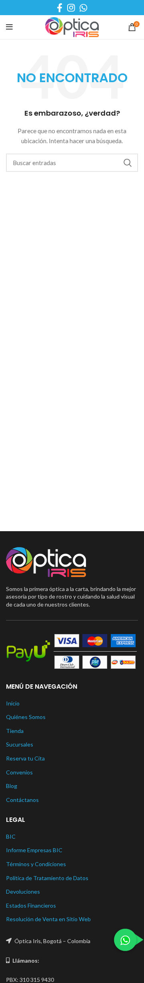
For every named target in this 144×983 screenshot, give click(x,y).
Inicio (13, 703)
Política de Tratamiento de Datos (47, 878)
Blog (11, 785)
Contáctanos (22, 799)
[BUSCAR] (127, 163)
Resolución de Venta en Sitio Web (48, 919)
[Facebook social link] (59, 7)
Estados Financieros (31, 905)
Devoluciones (23, 891)
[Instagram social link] (71, 7)
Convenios (19, 772)
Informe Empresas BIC (34, 850)
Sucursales (19, 744)
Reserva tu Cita (25, 758)
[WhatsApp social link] (83, 7)
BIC (11, 836)
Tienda (15, 730)
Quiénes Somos (26, 716)
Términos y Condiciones (36, 864)
